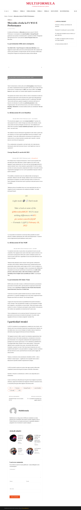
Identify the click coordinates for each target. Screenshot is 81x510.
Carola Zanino (21, 454)
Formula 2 (15, 11)
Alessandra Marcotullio (37, 453)
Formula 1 (10, 16)
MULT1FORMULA (40, 3)
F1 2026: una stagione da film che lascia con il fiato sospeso (37, 438)
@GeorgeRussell (34, 158)
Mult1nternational (64, 11)
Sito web (12, 488)
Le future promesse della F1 (20, 450)
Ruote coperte (54, 11)
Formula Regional (31, 11)
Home (5, 16)
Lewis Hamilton (37, 388)
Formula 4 (39, 11)
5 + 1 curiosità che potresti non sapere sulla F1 (34, 399)
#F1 (34, 215)
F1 (10, 388)
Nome (11, 481)
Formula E (46, 11)
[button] (41, 67)
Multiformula (12, 28)
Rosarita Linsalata (36, 444)
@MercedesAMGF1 (20, 212)
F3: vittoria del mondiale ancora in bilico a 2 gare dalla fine (65, 34)
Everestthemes (25, 508)
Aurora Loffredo (20, 443)
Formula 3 (22, 11)
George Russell (27, 388)
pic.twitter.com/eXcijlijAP (25, 219)
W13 (20, 390)
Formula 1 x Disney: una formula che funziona (63, 25)
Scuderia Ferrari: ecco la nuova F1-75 (16, 399)
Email (27, 481)
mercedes (12, 390)
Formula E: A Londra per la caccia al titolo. (64, 30)
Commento (12, 469)
